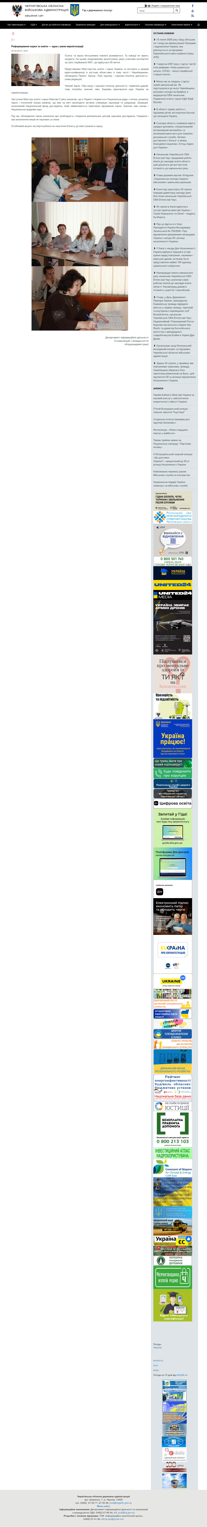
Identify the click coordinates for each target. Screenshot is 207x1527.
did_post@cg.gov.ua (124, 1512)
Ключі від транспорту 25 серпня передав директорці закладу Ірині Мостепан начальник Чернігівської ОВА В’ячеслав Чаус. (172, 194)
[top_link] (198, 25)
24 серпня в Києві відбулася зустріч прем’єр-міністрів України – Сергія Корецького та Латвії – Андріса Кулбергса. (174, 211)
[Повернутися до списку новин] (13, 39)
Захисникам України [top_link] (180, 25)
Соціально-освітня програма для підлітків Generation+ (171, 420)
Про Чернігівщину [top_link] (15, 25)
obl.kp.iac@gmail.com (112, 1519)
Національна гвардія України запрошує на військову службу (170, 483)
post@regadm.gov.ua (121, 1502)
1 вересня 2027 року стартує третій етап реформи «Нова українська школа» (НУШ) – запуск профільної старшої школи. (174, 69)
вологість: (158, 1360)
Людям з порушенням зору (165, 5)
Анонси (158, 388)
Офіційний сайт (34, 15)
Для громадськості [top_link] (109, 25)
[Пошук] (177, 10)
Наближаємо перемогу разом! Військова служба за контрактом (171, 473)
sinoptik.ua (181, 1374)
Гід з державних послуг (97, 10)
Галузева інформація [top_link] (154, 25)
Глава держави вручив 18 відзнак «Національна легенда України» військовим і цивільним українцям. (173, 178)
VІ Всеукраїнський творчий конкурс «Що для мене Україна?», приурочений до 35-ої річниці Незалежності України (173, 459)
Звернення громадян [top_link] (85, 25)
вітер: (156, 1370)
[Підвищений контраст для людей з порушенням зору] (145, 5)
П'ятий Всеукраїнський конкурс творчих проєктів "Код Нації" (170, 410)
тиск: (155, 1365)
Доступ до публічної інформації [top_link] (56, 25)
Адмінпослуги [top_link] (131, 25)
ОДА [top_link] (33, 25)
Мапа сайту (103, 1506)
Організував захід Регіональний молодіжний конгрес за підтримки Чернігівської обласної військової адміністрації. (172, 351)
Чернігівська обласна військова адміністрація (47, 8)
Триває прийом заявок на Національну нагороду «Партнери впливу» (172, 443)
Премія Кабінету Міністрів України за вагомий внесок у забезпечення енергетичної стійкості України (173, 398)
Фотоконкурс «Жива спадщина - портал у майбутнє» (171, 431)
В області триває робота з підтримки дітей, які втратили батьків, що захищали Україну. (174, 112)
